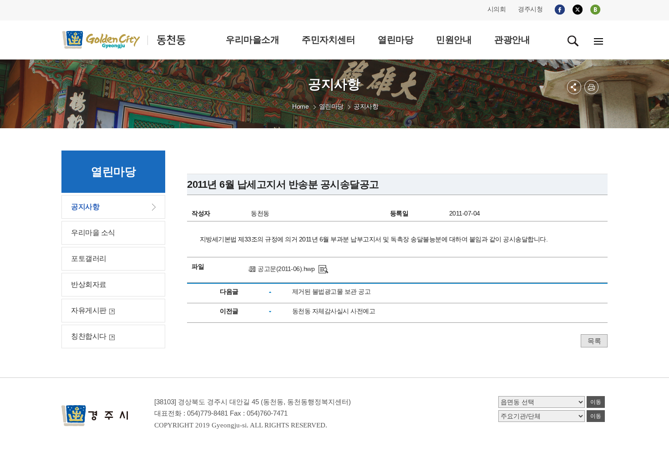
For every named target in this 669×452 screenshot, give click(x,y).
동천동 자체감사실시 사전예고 (333, 311)
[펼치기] (574, 87)
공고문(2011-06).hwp (286, 268)
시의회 (496, 9)
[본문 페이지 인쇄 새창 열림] (591, 87)
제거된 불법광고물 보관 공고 (331, 291)
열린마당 (331, 106)
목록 (594, 341)
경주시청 (530, 9)
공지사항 (366, 106)
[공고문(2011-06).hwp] (323, 268)
